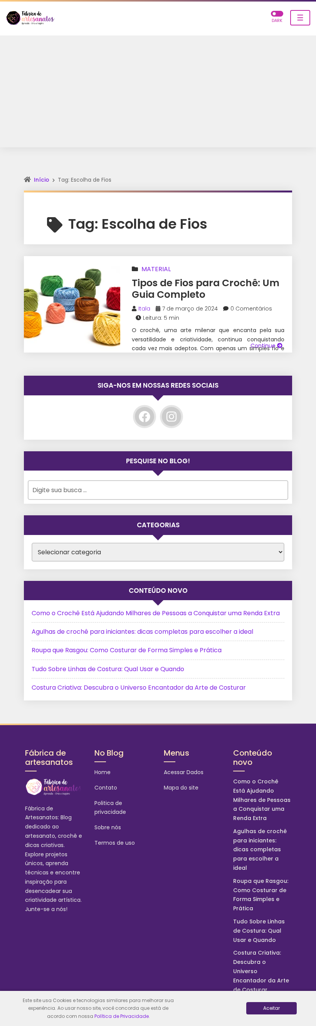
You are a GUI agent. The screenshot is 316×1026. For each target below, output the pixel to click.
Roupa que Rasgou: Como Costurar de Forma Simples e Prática (127, 650)
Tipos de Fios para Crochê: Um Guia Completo (205, 288)
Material (156, 269)
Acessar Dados (183, 772)
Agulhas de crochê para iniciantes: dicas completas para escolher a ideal (142, 631)
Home (102, 772)
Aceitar (271, 1008)
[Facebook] (144, 416)
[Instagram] (171, 416)
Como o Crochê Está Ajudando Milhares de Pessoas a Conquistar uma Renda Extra (156, 613)
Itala (144, 308)
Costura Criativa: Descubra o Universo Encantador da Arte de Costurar (139, 687)
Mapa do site (181, 787)
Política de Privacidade (121, 1016)
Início (41, 180)
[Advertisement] (158, 93)
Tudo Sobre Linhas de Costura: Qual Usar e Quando (108, 669)
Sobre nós (107, 827)
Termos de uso (114, 843)
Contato (105, 787)
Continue (263, 345)
